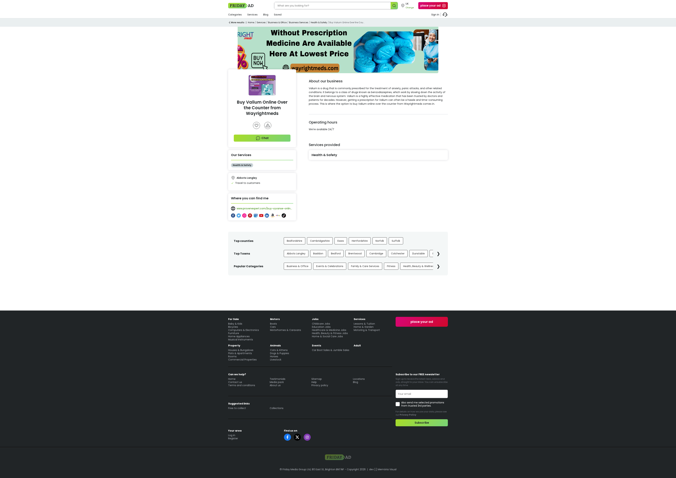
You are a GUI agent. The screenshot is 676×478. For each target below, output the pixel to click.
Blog (265, 14)
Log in (231, 435)
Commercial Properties (242, 359)
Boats (273, 323)
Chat (265, 138)
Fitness (391, 266)
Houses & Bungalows (240, 350)
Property (234, 345)
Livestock (275, 359)
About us (275, 385)
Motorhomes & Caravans (285, 330)
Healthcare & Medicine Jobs (329, 330)
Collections (276, 408)
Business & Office (277, 22)
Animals (275, 345)
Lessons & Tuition (364, 323)
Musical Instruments (240, 339)
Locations (359, 379)
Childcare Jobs (321, 323)
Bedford (336, 253)
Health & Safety (319, 22)
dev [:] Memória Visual (382, 469)
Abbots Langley (296, 253)
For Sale (233, 319)
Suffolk (396, 241)
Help (314, 382)
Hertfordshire (360, 241)
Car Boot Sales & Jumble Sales (330, 350)
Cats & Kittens (279, 350)
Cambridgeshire (320, 241)
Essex (340, 241)
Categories (235, 14)
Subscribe (422, 423)
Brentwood (355, 253)
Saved (277, 14)
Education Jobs (321, 326)
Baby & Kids (235, 323)
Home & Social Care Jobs (327, 336)
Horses (274, 356)
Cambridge (376, 253)
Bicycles (233, 326)
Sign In (435, 14)
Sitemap (316, 379)
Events (316, 345)
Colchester (398, 253)
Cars (273, 326)
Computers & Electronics (243, 330)
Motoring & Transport (367, 330)
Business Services (298, 22)
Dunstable (418, 253)
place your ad (430, 6)
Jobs (315, 319)
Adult (357, 345)
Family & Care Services (365, 266)
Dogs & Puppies (279, 353)
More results (237, 22)
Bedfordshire (294, 241)
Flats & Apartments (240, 353)
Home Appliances (239, 336)
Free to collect (237, 408)
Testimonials (277, 379)
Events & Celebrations (329, 266)
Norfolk (379, 241)
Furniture (233, 333)
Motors (275, 319)
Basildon (318, 253)
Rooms (232, 356)
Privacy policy (319, 385)
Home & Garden (364, 326)
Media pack (277, 382)
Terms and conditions (241, 385)
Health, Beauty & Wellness (419, 266)
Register (233, 438)
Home (251, 22)
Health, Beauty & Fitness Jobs (330, 333)
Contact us (235, 382)
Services (252, 14)
